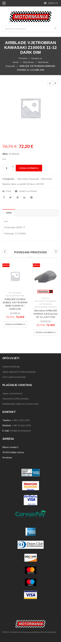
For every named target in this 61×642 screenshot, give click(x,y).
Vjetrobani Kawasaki (28, 178)
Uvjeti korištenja (11, 366)
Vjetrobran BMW (15, 295)
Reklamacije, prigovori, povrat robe (20, 403)
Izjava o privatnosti (12, 393)
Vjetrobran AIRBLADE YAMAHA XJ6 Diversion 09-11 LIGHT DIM (45, 313)
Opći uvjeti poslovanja (14, 376)
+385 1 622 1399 (21, 420)
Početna (23, 58)
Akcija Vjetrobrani (45, 301)
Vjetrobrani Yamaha (45, 307)
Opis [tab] (8, 212)
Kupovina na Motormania (15, 398)
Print (8, 191)
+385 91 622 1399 (21, 425)
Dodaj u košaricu (29, 168)
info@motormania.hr (20, 430)
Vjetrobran (28, 62)
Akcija (45, 298)
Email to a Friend (28, 191)
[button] (15, 324)
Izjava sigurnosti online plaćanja (18, 371)
